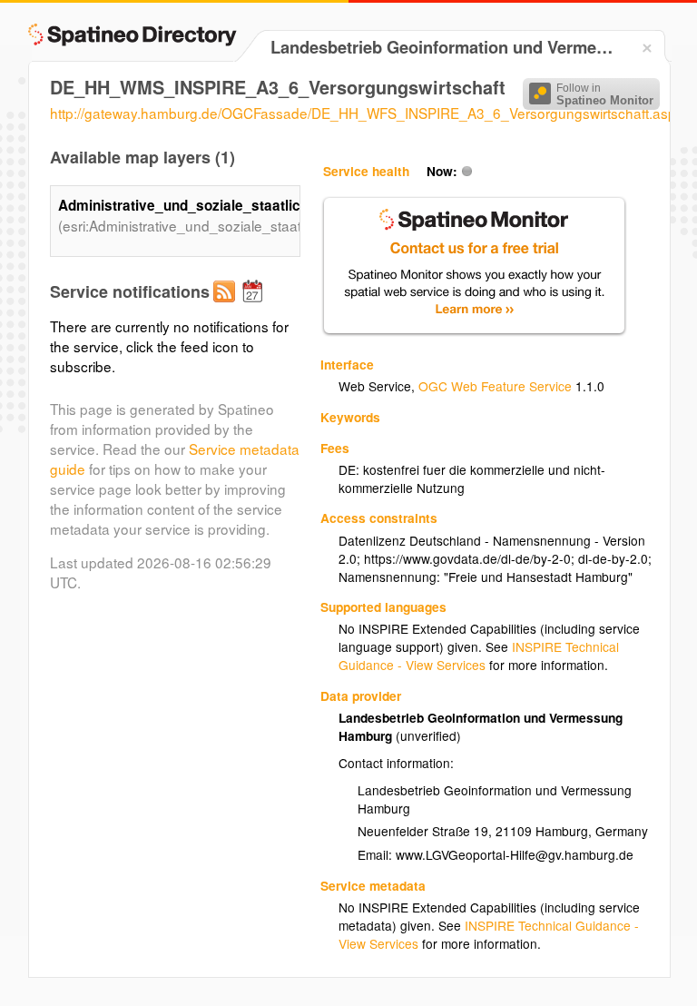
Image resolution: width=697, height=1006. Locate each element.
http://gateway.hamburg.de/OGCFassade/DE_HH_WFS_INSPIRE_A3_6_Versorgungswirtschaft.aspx (366, 113)
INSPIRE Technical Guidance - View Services (479, 655)
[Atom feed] (227, 306)
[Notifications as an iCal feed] (255, 306)
